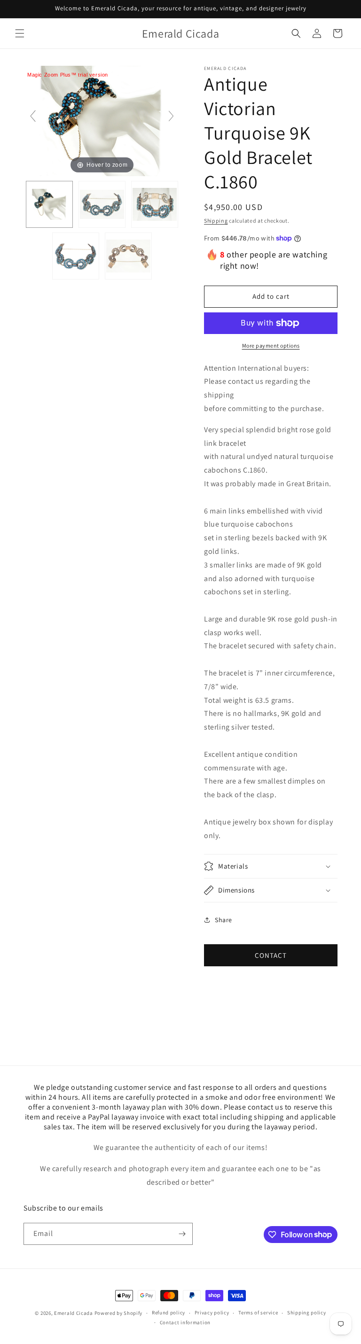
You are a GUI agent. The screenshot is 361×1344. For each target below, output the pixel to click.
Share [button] (223, 920)
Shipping (216, 220)
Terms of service (258, 1312)
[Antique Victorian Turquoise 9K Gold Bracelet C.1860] (49, 204)
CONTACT (271, 955)
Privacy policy (212, 1312)
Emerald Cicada (73, 1313)
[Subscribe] (182, 1234)
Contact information (185, 1322)
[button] (19, 33)
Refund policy (168, 1312)
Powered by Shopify (118, 1313)
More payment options (271, 345)
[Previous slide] (33, 116)
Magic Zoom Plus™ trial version (67, 75)
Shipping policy (306, 1312)
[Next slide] (171, 116)
